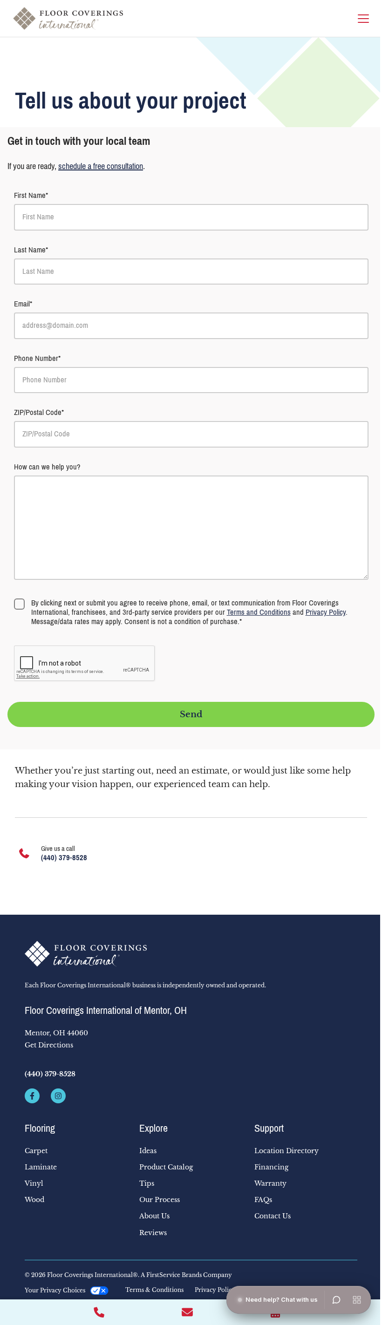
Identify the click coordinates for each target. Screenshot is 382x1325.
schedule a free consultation (100, 166)
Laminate (41, 1167)
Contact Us (272, 1216)
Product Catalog (166, 1167)
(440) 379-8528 (64, 857)
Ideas (148, 1151)
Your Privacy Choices (55, 1290)
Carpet (36, 1151)
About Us (154, 1216)
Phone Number (36, 358)
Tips (146, 1183)
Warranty (270, 1183)
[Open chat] (336, 1300)
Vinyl (34, 1183)
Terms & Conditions (154, 1290)
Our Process (159, 1199)
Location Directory (286, 1151)
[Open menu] (357, 1300)
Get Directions (49, 1045)
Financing (271, 1167)
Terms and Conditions (259, 612)
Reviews (153, 1233)
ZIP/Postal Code (37, 412)
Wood (34, 1199)
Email (22, 304)
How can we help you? (47, 467)
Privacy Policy (326, 612)
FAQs (263, 1199)
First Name (30, 195)
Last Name (30, 250)
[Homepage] (68, 18)
